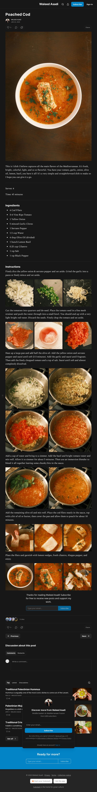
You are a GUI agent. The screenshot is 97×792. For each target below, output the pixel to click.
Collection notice (64, 775)
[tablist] (15, 653)
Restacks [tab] (21, 653)
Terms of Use (59, 736)
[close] (71, 700)
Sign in (90, 4)
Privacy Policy (66, 738)
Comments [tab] (11, 653)
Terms (53, 775)
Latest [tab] (14, 683)
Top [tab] (8, 683)
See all (10, 738)
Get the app (60, 781)
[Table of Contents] (2, 396)
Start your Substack (42, 781)
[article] (48, 694)
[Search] (62, 4)
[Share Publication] (68, 4)
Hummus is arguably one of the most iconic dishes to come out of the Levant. (37, 692)
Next (84, 636)
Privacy (47, 775)
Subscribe (77, 4)
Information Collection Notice (47, 738)
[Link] (2, 205)
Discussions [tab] (23, 683)
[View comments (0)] (16, 27)
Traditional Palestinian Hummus (22, 689)
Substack (36, 787)
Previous (14, 636)
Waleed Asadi (16, 19)
